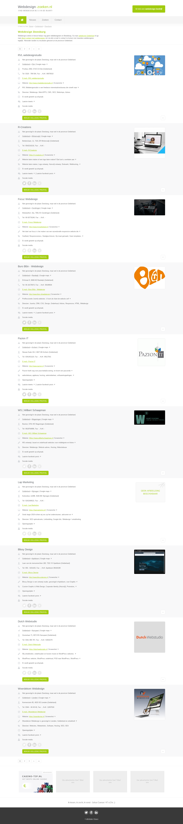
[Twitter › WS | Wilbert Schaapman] (24, 466)
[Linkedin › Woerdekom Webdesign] (34, 745)
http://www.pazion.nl (36, 366)
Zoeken (45, 20)
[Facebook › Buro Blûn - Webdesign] (29, 322)
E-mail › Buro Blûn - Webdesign (33, 289)
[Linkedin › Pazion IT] (34, 394)
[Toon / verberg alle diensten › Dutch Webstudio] (60, 658)
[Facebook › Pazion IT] (29, 394)
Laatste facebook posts (45, 173)
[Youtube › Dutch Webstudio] (40, 673)
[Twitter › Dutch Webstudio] (24, 673)
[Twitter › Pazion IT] (24, 394)
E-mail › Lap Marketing (30, 505)
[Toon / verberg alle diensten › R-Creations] (60, 164)
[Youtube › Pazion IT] (40, 394)
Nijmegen (35, 491)
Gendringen (36, 208)
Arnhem (34, 347)
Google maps (42, 64)
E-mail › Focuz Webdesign (31, 222)
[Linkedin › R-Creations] (34, 183)
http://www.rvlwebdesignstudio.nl (41, 83)
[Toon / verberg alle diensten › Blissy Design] (60, 586)
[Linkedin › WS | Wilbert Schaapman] (34, 466)
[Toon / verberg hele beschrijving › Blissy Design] (60, 582)
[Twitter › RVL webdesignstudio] (24, 111)
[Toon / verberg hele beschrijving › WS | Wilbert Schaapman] (60, 442)
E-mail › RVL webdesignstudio (33, 78)
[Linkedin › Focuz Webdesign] (34, 251)
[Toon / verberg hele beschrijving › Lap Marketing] (60, 514)
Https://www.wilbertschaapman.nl (41, 438)
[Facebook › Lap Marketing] (29, 534)
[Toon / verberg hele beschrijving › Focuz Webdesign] (60, 231)
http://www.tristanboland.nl (38, 227)
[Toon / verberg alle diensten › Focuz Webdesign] (60, 236)
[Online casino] (37, 782)
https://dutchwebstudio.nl (38, 649)
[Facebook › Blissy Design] (29, 606)
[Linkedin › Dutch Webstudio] (34, 673)
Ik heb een (149, 9)
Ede (33, 64)
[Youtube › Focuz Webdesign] (40, 251)
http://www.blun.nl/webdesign (39, 294)
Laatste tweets (28, 101)
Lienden (34, 698)
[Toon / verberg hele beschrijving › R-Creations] (60, 159)
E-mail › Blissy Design (30, 572)
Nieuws (32, 20)
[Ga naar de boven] (163, 118)
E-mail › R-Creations (29, 150)
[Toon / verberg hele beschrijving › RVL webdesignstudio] (60, 87)
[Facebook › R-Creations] (29, 183)
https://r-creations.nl (36, 155)
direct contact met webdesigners (33, 38)
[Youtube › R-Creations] (40, 183)
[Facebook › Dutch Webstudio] (29, 673)
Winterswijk (36, 136)
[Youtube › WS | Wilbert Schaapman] (40, 466)
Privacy (96, 819)
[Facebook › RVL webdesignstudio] (29, 111)
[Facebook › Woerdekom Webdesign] (29, 745)
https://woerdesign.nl (36, 716)
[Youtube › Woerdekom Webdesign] (40, 745)
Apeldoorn (35, 559)
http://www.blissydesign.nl (38, 577)
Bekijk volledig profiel (35, 118)
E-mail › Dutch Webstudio (31, 644)
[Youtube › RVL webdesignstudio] (40, 111)
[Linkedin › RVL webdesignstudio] (34, 111)
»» (39, 49)
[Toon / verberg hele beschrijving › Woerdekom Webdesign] (60, 721)
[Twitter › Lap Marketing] (24, 534)
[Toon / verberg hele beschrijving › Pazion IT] (60, 371)
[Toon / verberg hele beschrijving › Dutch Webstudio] (60, 654)
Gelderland (26, 64)
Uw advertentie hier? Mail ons (73, 781)
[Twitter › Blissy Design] (24, 606)
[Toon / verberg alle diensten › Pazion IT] (60, 375)
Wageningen (36, 419)
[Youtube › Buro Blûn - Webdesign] (40, 322)
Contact (58, 20)
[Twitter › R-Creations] (24, 183)
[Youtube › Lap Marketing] (40, 534)
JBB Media (89, 819)
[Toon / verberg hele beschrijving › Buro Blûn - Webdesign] (60, 299)
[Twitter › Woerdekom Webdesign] (24, 745)
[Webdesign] (22, 20)
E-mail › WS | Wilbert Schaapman (34, 433)
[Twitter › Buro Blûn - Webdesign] (24, 322)
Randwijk (35, 275)
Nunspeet (35, 631)
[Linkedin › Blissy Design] (34, 606)
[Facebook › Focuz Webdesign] (29, 251)
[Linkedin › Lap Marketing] (34, 534)
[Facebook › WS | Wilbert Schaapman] (29, 466)
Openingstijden (28, 380)
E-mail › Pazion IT (28, 361)
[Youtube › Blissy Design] (40, 606)
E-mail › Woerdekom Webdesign (33, 712)
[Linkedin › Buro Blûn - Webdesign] (34, 322)
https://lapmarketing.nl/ (37, 510)
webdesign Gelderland (86, 36)
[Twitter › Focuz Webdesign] (24, 251)
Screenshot (59, 83)
